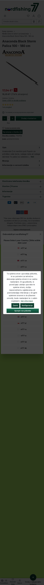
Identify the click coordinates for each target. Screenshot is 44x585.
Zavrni (15, 305)
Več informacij (27, 301)
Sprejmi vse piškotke (22, 311)
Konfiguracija (27, 305)
